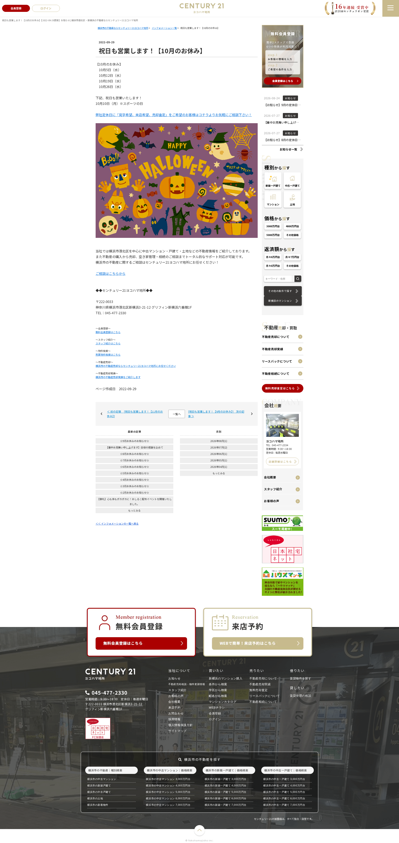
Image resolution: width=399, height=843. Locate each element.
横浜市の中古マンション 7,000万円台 (168, 804)
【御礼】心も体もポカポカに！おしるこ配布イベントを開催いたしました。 (134, 501)
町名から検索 (218, 696)
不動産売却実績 (272, 349)
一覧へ (177, 414)
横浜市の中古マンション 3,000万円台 (168, 779)
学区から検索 (218, 690)
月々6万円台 (273, 256)
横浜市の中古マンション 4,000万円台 (168, 785)
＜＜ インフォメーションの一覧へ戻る (117, 523)
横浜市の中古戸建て (99, 792)
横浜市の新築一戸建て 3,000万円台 (225, 779)
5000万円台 (273, 234)
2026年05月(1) (218, 460)
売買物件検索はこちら (108, 354)
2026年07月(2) (218, 447)
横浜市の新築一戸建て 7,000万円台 (225, 804)
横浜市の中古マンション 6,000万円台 (168, 798)
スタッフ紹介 (273, 489)
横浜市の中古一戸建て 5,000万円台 (284, 792)
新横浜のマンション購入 (226, 678)
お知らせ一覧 (288, 149)
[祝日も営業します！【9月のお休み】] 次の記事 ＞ (216, 414)
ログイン (215, 719)
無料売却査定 (258, 690)
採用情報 (174, 719)
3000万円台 (273, 226)
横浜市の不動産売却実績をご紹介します (118, 377)
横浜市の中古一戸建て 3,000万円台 (284, 779)
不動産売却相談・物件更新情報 (186, 684)
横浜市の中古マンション (101, 779)
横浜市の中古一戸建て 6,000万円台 (284, 798)
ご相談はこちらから (111, 273)
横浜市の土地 (95, 798)
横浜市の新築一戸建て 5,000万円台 (225, 792)
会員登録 (215, 713)
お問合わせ (176, 713)
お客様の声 (271, 501)
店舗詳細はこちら (280, 461)
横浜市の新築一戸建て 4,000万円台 (225, 785)
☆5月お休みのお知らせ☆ (134, 473)
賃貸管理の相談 (300, 695)
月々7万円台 (292, 256)
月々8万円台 (273, 265)
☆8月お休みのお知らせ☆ (134, 454)
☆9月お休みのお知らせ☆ (134, 441)
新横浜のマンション (280, 300)
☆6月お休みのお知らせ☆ (134, 466)
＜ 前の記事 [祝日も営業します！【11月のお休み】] (135, 414)
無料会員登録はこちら (108, 332)
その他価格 (292, 234)
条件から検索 (218, 684)
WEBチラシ (217, 707)
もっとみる (134, 510)
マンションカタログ (222, 701)
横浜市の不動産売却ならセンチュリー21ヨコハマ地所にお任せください (136, 365)
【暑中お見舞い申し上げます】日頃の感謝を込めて (134, 447)
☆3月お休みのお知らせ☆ (134, 486)
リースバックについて (277, 361)
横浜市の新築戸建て (99, 785)
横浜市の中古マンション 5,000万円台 (168, 792)
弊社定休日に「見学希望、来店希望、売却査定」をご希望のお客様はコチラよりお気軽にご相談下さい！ (174, 114)
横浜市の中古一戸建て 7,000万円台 (284, 804)
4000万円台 (292, 226)
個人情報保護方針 (180, 725)
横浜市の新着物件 (97, 804)
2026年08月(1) (218, 441)
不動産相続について (275, 373)
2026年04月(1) (218, 466)
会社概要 (270, 477)
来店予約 (174, 707)
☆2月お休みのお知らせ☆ (134, 492)
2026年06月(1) (218, 454)
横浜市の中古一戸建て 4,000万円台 (284, 785)
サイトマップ (177, 731)
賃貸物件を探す (300, 678)
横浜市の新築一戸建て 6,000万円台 (225, 798)
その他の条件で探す (280, 291)
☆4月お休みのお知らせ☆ (134, 479)
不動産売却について (275, 337)
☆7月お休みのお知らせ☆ (134, 460)
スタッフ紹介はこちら (108, 343)
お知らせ (174, 678)
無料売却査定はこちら (280, 388)
